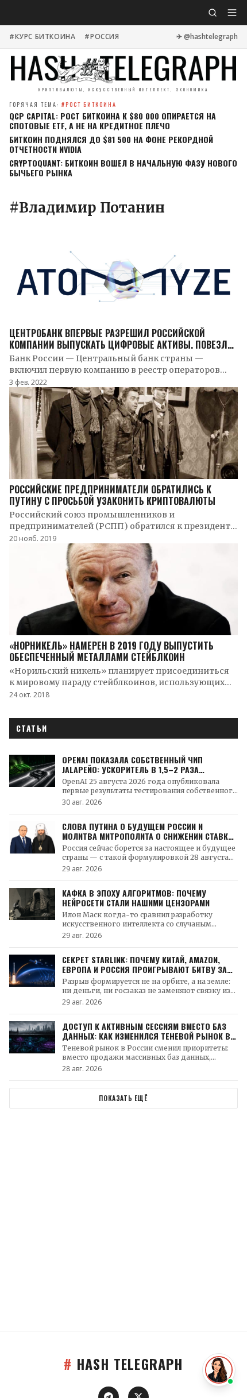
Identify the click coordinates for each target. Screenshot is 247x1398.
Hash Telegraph (123, 1363)
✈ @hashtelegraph (207, 36)
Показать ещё (123, 1098)
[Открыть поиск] (212, 12)
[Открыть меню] (232, 12)
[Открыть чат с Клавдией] (219, 1370)
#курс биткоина (42, 36)
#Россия (101, 36)
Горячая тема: (63, 104)
